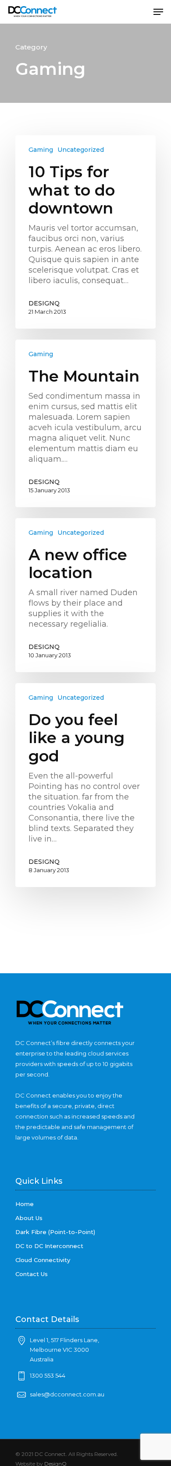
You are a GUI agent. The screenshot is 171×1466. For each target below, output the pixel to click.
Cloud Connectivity (42, 1259)
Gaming (40, 150)
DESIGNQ (44, 303)
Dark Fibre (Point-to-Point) (55, 1231)
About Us (29, 1217)
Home (24, 1203)
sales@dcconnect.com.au (67, 1394)
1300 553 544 (47, 1375)
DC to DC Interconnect (49, 1245)
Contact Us (31, 1273)
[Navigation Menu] (158, 11)
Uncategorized (80, 150)
